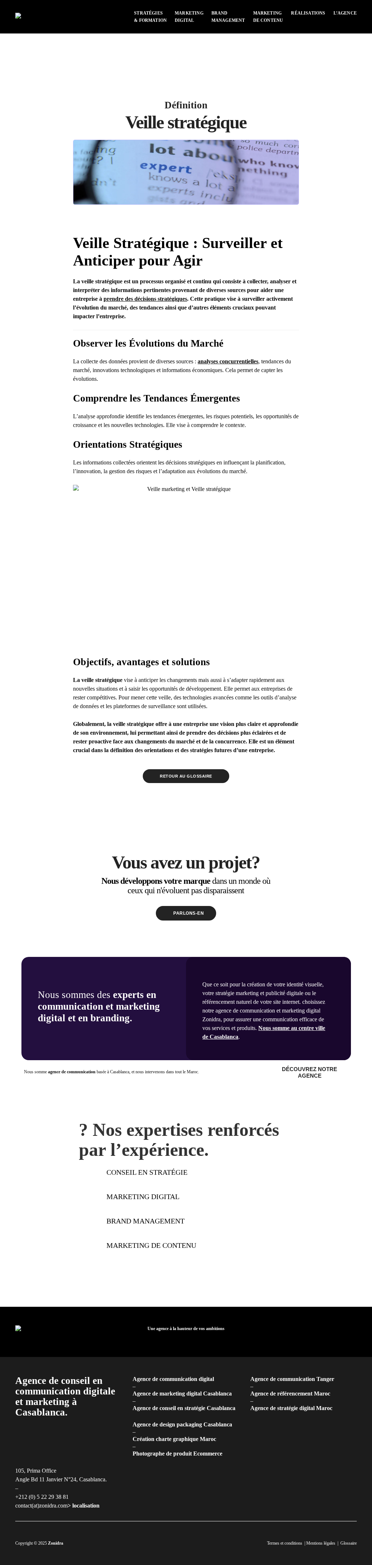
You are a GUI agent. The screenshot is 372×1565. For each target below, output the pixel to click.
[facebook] (296, 1332)
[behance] (354, 1332)
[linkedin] (307, 1332)
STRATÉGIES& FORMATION (150, 17)
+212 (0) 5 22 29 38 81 (42, 1497)
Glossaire (348, 1543)
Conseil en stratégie (146, 1172)
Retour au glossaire (186, 776)
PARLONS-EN (188, 913)
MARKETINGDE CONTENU (268, 17)
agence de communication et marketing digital (267, 1010)
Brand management (145, 1221)
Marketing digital (142, 1197)
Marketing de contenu (151, 1245)
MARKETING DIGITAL (189, 17)
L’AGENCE (345, 13)
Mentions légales (320, 1543)
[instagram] (319, 1332)
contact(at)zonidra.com (41, 1505)
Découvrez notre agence (310, 1072)
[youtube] (342, 1332)
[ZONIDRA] (31, 16)
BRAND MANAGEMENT (228, 17)
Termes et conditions (284, 1543)
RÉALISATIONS (308, 13)
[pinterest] (330, 1332)
